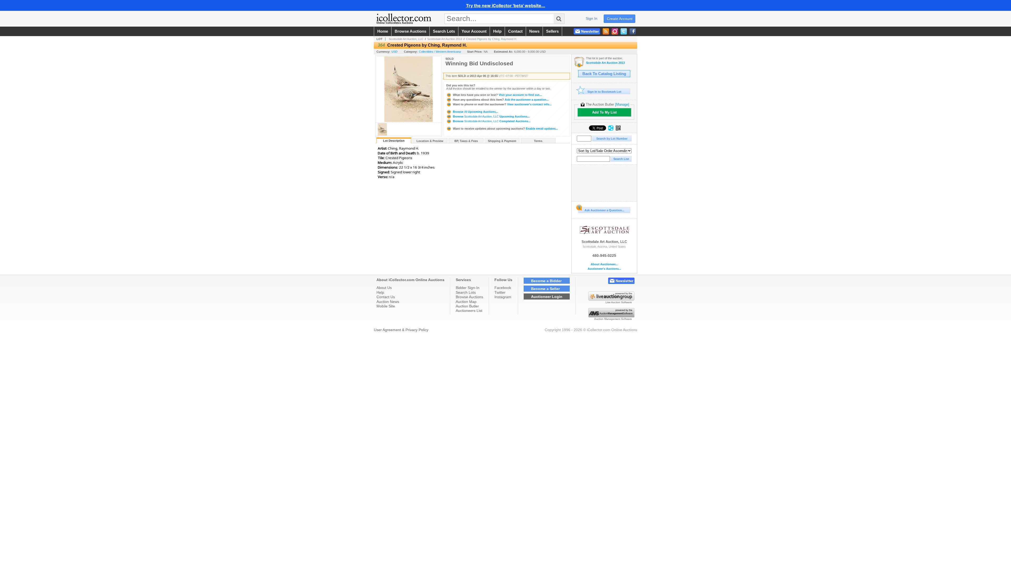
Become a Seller (545, 289)
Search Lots (466, 292)
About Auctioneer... (604, 264)
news (534, 31)
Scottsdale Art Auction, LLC (406, 39)
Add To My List (604, 112)
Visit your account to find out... (497, 94)
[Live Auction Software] (611, 299)
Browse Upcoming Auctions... (475, 111)
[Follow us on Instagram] (615, 31)
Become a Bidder (546, 281)
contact (515, 31)
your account (474, 31)
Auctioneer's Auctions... (604, 268)
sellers (552, 31)
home (382, 31)
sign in (591, 18)
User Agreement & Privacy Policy (401, 330)
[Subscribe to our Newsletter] (587, 31)
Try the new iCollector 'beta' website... (505, 5)
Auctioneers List (469, 310)
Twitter (500, 292)
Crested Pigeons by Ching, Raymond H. (491, 39)
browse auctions (410, 31)
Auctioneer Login (546, 297)
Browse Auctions (469, 297)
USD (394, 51)
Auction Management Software (613, 318)
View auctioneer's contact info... (502, 104)
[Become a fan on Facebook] (633, 31)
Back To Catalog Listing (604, 74)
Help (380, 292)
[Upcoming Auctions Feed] (606, 31)
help (497, 31)
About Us (384, 288)
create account (619, 19)
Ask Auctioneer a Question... (604, 210)
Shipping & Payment (502, 141)
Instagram (502, 297)
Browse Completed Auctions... (491, 121)
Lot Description (394, 140)
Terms (538, 141)
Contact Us (385, 297)
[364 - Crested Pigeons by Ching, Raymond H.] (382, 135)
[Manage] (622, 104)
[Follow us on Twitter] (624, 31)
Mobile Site (385, 306)
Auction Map (466, 302)
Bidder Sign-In (467, 288)
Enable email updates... (505, 128)
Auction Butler (467, 306)
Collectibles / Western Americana (440, 51)
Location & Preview (430, 141)
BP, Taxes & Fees (466, 141)
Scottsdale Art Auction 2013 (444, 39)
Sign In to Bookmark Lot (604, 91)
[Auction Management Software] (611, 316)
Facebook (502, 288)
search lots (444, 31)
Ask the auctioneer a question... (501, 99)
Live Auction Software (619, 302)
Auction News (387, 302)
